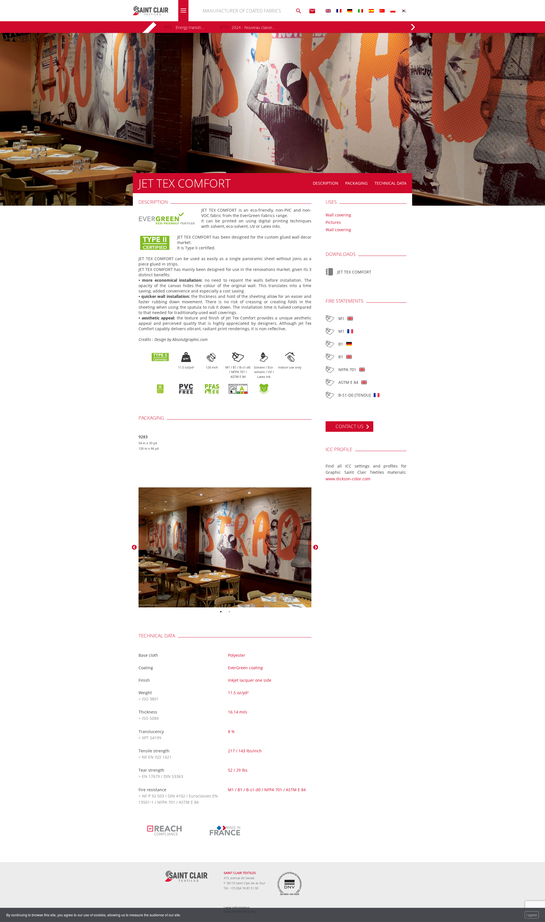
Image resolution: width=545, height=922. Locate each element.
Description (325, 183)
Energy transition (190, 27)
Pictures (333, 222)
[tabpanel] (225, 547)
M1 (341, 318)
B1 (340, 344)
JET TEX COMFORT (354, 272)
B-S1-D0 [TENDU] (354, 395)
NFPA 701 (347, 369)
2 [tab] (229, 611)
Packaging (356, 183)
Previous (134, 547)
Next (315, 547)
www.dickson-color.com (348, 478)
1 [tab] (221, 611)
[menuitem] (328, 10)
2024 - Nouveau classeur (253, 27)
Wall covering (338, 215)
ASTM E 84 (348, 382)
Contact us (349, 426)
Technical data (390, 183)
